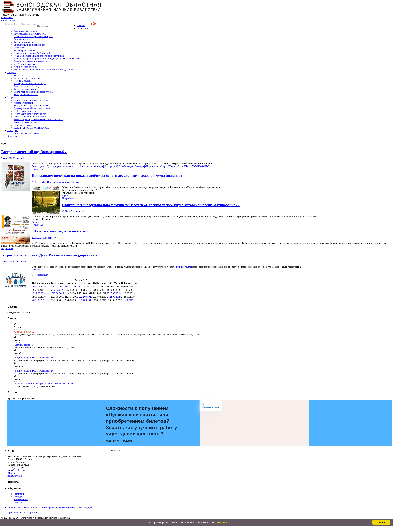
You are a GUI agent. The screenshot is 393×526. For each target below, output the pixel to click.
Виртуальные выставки (26, 94)
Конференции (21, 499)
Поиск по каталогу (28, 24)
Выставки (19, 494)
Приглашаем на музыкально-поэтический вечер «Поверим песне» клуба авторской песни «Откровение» (151, 205)
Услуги (11, 97)
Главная (81, 25)
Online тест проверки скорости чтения (33, 91)
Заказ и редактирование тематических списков (38, 119)
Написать (114, 450)
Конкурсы (12, 130)
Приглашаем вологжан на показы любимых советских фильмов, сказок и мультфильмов (107, 175)
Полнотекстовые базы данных (29, 86)
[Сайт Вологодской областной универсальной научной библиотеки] (51, 12)
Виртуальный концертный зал (29, 44)
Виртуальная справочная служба (31, 105)
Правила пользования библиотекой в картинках (39, 56)
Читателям (82, 28)
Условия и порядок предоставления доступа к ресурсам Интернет (48, 58)
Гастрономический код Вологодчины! (34, 152)
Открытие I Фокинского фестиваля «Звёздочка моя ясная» (44, 383)
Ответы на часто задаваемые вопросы (33, 36)
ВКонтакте (13, 473)
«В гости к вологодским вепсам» (60, 231)
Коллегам (12, 136)
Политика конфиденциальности (30, 61)
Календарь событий (24, 42)
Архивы (11, 398)
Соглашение (221, 522)
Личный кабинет (22, 39)
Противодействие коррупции (22, 512)
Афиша (66, 195)
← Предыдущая (40, 274)
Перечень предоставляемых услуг (31, 100)
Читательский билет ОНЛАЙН (30, 33)
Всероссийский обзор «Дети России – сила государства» (49, 255)
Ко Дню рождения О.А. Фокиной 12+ (33, 357)
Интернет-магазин (23, 102)
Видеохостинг (14, 475)
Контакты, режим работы (27, 31)
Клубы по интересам (24, 64)
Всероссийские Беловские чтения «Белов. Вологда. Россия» (45, 69)
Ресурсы (11, 72)
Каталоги (18, 75)
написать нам (8, 20)
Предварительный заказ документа (32, 108)
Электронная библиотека (27, 78)
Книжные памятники (25, 89)
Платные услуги (22, 125)
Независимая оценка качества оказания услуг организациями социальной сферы (49, 507)
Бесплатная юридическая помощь (31, 127)
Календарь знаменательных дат (30, 83)
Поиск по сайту (11, 24)
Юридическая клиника (25, 67)
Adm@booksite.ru (16, 470)
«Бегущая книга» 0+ (24, 344)
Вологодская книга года (26, 133)
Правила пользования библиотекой (32, 53)
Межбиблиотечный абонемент (30, 116)
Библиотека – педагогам (26, 122)
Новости (17, 158)
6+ (24, 158)
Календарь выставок (24, 50)
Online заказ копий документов (30, 114)
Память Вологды (22, 80)
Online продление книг (26, 111)
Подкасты (19, 47)
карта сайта (7, 17)
